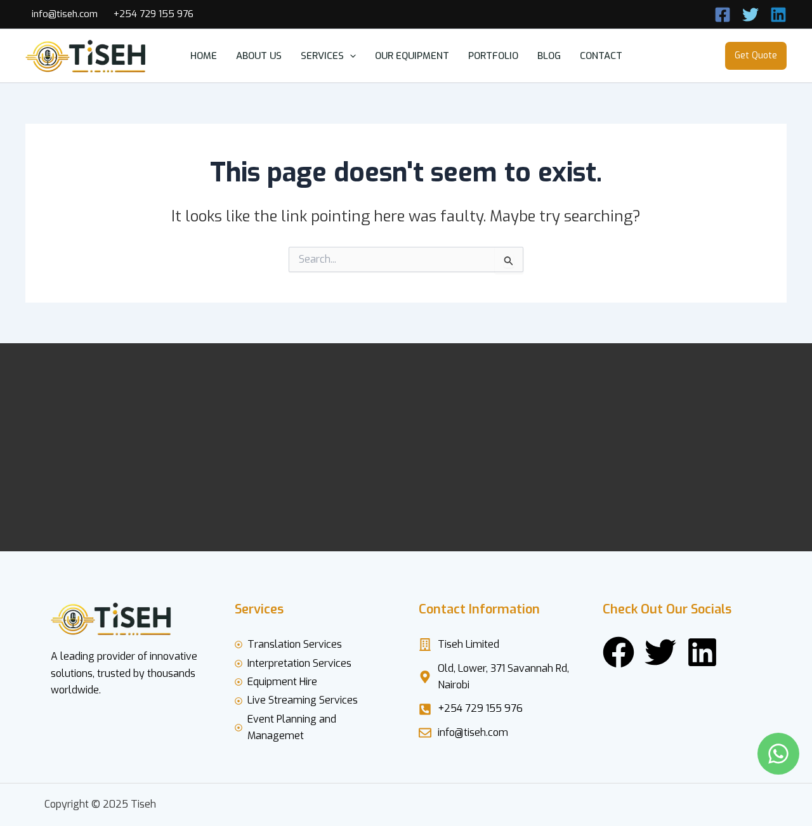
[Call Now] (722, 14)
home (203, 55)
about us (259, 55)
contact (601, 55)
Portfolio (493, 55)
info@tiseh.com (65, 14)
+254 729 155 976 (153, 14)
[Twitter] (750, 14)
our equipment (412, 55)
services (322, 55)
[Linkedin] (778, 14)
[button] (350, 55)
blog (549, 55)
